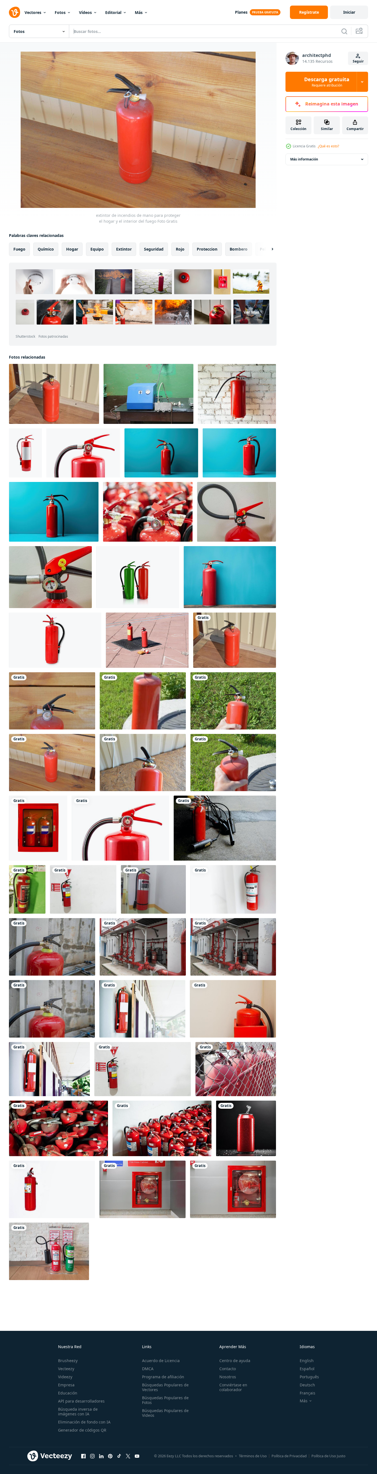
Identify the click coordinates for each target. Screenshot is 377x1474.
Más (139, 12)
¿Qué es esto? (328, 146)
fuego (19, 249)
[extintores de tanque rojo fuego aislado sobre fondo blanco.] (25, 452)
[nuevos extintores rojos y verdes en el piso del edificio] (49, 1251)
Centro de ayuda (234, 1360)
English (307, 1360)
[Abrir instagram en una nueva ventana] (92, 1456)
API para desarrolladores (81, 1401)
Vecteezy (66, 1368)
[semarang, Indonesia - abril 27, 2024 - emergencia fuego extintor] (142, 1069)
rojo (180, 249)
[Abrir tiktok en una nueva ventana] (119, 1456)
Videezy (65, 1376)
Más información (304, 159)
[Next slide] (268, 249)
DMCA (147, 1368)
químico (46, 249)
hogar (72, 249)
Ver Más (251, 312)
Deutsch (307, 1384)
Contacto (227, 1368)
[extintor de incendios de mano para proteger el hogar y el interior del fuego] (54, 394)
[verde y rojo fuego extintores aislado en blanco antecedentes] (137, 577)
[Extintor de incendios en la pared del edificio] (52, 1189)
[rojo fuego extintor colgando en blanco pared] (55, 640)
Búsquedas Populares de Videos (165, 1413)
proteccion (207, 249)
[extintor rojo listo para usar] (235, 1069)
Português (309, 1376)
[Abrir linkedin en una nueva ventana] (101, 1456)
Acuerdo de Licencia (161, 1360)
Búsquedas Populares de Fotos (165, 1400)
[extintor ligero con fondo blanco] (233, 889)
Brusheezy (68, 1360)
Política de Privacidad (289, 1455)
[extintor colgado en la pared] (153, 889)
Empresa (66, 1384)
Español (307, 1368)
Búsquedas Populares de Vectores (165, 1387)
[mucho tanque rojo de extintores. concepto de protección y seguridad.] (148, 512)
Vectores (33, 12)
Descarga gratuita (326, 82)
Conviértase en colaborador (233, 1387)
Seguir (358, 61)
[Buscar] (344, 31)
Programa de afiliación (163, 1376)
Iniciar (349, 12)
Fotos (60, 12)
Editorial (113, 12)
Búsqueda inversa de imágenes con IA (78, 1411)
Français (307, 1393)
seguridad (154, 249)
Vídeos (85, 12)
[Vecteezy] (14, 12)
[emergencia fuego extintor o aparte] (83, 889)
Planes (241, 12)
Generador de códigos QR (82, 1430)
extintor (124, 249)
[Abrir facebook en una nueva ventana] (83, 1456)
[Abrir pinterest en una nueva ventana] (110, 1456)
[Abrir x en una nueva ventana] (128, 1456)
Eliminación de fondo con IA (84, 1422)
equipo (97, 249)
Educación (67, 1393)
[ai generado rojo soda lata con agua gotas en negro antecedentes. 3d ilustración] (246, 1128)
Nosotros (227, 1376)
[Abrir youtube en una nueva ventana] (137, 1456)
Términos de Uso (253, 1455)
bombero (239, 249)
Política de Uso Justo (328, 1455)
